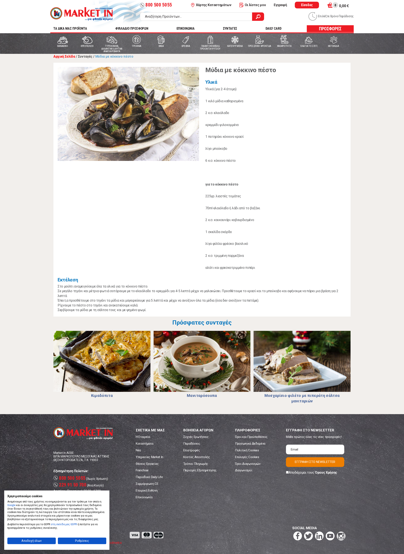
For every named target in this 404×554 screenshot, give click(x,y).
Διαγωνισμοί (243, 470)
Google (11, 505)
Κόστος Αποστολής (196, 457)
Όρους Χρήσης (326, 472)
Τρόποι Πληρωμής (195, 464)
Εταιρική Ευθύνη (146, 490)
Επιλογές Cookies (247, 457)
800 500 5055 (156, 5)
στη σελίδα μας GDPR (64, 524)
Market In (81, 14)
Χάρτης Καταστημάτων (213, 5)
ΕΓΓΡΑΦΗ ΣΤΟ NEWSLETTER (315, 462)
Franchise (142, 470)
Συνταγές (85, 56)
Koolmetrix (114, 543)
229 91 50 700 (70, 485)
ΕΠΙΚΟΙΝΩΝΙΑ (185, 28)
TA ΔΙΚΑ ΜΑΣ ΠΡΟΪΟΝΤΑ (70, 28)
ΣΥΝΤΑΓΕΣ (230, 28)
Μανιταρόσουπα (202, 395)
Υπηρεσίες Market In (149, 457)
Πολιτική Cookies (247, 450)
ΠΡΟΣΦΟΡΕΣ (330, 28)
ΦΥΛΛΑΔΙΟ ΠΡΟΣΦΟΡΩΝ (131, 28)
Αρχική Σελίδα (64, 56)
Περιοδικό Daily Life (149, 477)
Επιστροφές (191, 450)
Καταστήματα (144, 443)
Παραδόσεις (191, 443)
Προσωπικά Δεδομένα (250, 443)
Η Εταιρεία (143, 437)
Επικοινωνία (144, 497)
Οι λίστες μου (255, 5)
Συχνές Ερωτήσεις (196, 437)
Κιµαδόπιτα (102, 395)
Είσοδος (307, 5)
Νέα (138, 450)
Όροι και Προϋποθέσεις (251, 437)
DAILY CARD (274, 28)
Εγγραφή (280, 5)
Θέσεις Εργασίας (147, 464)
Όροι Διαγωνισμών (247, 464)
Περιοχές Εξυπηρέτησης (200, 470)
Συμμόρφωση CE (147, 484)
